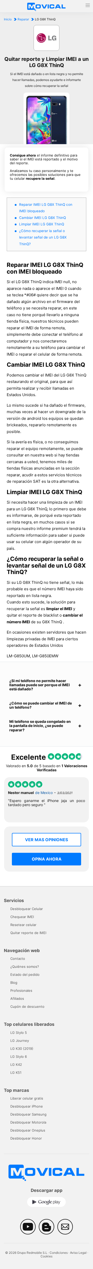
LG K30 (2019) (21, 1048)
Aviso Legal (78, 1253)
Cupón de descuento (27, 1006)
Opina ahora (46, 859)
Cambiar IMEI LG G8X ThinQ (42, 218)
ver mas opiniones (46, 839)
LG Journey (19, 1040)
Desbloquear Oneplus (27, 1130)
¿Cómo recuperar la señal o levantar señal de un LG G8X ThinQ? (43, 237)
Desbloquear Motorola (28, 1122)
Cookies (46, 1256)
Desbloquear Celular (26, 909)
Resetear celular (23, 925)
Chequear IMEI (22, 917)
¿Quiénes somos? (24, 966)
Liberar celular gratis (26, 1098)
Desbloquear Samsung (28, 1114)
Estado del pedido (25, 974)
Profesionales (21, 990)
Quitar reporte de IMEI (28, 933)
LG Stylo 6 (18, 1056)
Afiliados (17, 998)
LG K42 (16, 1064)
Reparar (23, 19)
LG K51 (15, 1072)
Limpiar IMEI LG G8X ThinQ (41, 224)
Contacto (17, 958)
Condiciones (59, 1253)
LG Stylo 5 (18, 1032)
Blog (13, 982)
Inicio (8, 19)
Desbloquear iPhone (26, 1106)
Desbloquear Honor (26, 1138)
